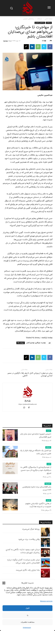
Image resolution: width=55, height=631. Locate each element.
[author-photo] (27, 392)
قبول (27, 608)
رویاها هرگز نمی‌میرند (31, 529)
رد (27, 615)
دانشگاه (48, 447)
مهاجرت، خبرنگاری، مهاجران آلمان (36, 343)
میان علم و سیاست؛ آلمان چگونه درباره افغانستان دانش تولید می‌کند (23, 561)
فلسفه (48, 500)
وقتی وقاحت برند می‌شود (29, 539)
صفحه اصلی (48, 19)
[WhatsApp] (38, 46)
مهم (50, 343)
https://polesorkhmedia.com (27, 404)
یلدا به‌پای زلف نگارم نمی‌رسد (28, 570)
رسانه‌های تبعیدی (28, 19)
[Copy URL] (26, 46)
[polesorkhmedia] (27, 8)
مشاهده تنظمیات (27, 622)
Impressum (27, 628)
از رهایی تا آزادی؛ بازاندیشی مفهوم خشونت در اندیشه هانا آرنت (38, 505)
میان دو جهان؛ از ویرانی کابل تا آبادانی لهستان (40, 374)
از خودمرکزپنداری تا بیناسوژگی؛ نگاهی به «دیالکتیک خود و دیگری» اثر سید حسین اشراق (35, 470)
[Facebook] (49, 46)
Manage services (46, 601)
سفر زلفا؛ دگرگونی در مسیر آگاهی (18, 374)
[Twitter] (44, 46)
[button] (4, 583)
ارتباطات (39, 19)
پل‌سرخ (6, 41)
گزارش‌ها (48, 484)
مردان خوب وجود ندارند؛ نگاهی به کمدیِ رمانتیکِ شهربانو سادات (23, 551)
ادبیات (48, 431)
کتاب (49, 464)
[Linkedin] (32, 46)
